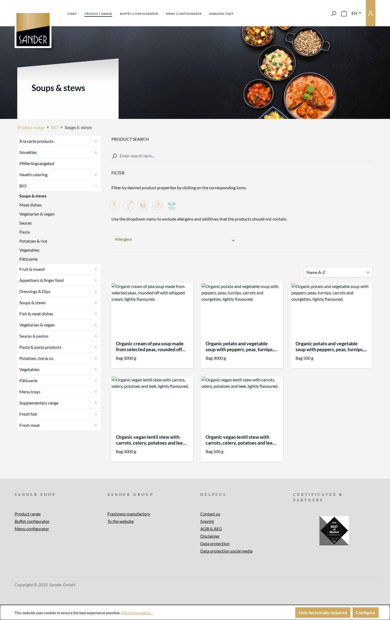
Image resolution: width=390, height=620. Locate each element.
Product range (28, 513)
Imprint (207, 521)
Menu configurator (32, 528)
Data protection (214, 543)
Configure (365, 612)
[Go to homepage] (33, 29)
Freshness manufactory (128, 513)
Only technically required (323, 612)
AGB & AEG (211, 528)
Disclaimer (210, 536)
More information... (137, 612)
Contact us (210, 513)
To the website (120, 521)
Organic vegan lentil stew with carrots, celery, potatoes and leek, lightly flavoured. (151, 440)
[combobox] (242, 156)
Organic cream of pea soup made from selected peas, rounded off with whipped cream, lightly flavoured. (150, 346)
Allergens (123, 239)
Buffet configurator (32, 521)
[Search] (333, 13)
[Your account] (370, 13)
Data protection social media (226, 550)
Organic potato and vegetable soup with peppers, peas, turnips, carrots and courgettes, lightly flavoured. (240, 346)
